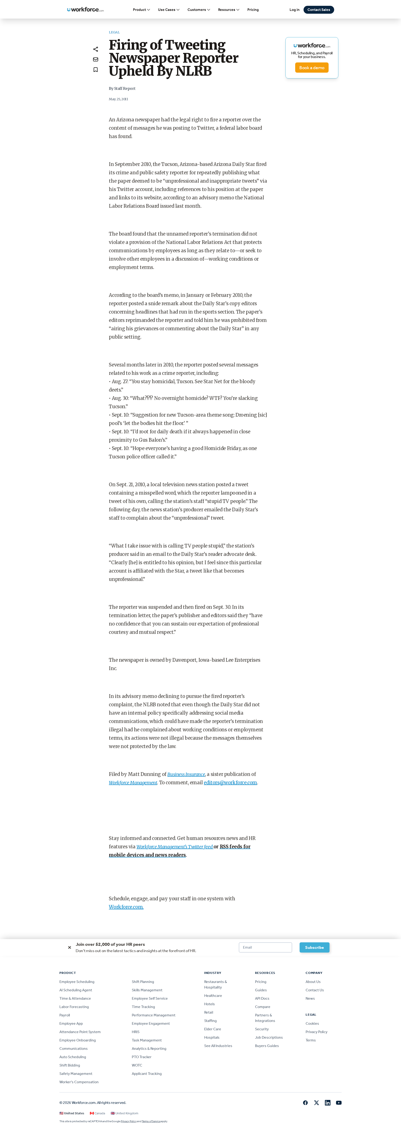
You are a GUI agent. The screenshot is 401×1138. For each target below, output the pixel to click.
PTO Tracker (142, 1057)
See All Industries (218, 1046)
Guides (261, 990)
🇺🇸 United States (71, 1113)
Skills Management (147, 990)
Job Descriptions (269, 1037)
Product (139, 9)
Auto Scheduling (72, 1057)
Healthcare (213, 995)
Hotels (209, 1004)
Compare (262, 1007)
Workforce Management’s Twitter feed (174, 846)
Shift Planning (143, 981)
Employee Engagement (151, 1023)
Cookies (312, 1023)
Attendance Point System (80, 1032)
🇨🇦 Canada (97, 1113)
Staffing (210, 1020)
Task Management (147, 1040)
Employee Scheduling (76, 981)
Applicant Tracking (147, 1073)
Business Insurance (186, 774)
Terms (311, 1040)
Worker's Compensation (79, 1082)
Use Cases (166, 9)
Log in (295, 9)
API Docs (262, 998)
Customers (197, 9)
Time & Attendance (75, 998)
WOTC (137, 1065)
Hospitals (212, 1037)
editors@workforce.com (230, 782)
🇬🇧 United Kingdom (124, 1113)
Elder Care (212, 1029)
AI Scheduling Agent (75, 990)
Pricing (253, 9)
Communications (73, 1048)
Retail (208, 1012)
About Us (313, 981)
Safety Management (75, 1073)
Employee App (71, 1023)
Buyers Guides (267, 1046)
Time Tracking (143, 1007)
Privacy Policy (316, 1032)
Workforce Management (133, 782)
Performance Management (153, 1015)
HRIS (135, 1032)
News (310, 998)
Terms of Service (151, 1121)
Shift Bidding (69, 1065)
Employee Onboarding (77, 1040)
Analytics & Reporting (149, 1048)
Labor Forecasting (74, 1007)
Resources (226, 9)
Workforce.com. (126, 907)
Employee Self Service (150, 998)
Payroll (64, 1015)
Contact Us (315, 990)
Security (262, 1029)
